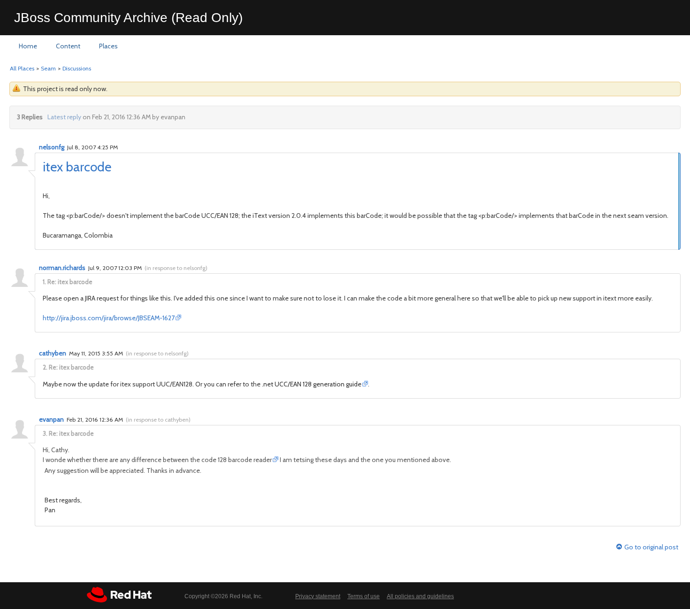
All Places (22, 68)
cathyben (52, 353)
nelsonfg (51, 147)
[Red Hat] (119, 594)
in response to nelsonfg (176, 267)
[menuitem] (27, 46)
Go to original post (651, 547)
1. (44, 281)
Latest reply (64, 117)
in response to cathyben (158, 419)
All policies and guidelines (420, 596)
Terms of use (363, 596)
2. (45, 367)
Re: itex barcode (69, 281)
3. (45, 433)
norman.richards (62, 267)
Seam (48, 68)
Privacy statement (317, 596)
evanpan (51, 419)
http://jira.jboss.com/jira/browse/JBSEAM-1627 (109, 318)
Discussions (76, 68)
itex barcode (77, 167)
